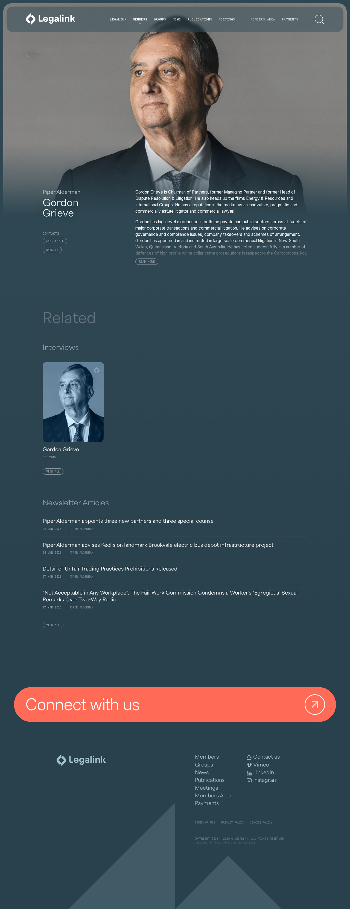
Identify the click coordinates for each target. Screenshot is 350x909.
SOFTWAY (249, 843)
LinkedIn (263, 772)
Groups (160, 19)
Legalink (118, 19)
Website (52, 250)
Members (140, 19)
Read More (147, 261)
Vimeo (261, 765)
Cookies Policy (261, 822)
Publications (200, 19)
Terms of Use (205, 822)
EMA (217, 843)
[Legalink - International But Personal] (50, 19)
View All (53, 471)
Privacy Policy (232, 822)
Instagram (265, 780)
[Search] (319, 19)
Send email (55, 241)
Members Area (263, 19)
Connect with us (82, 704)
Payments (290, 19)
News (177, 19)
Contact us (266, 757)
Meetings (227, 19)
